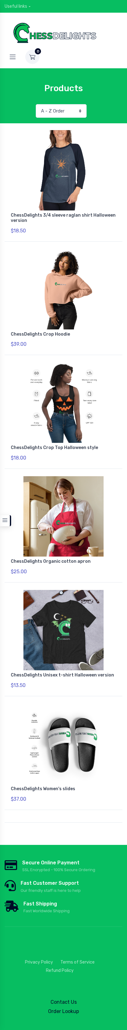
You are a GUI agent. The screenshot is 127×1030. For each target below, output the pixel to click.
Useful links (16, 6)
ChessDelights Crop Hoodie (40, 334)
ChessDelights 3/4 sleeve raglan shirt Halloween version (63, 218)
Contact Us (64, 1002)
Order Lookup (63, 1011)
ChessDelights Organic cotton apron (51, 561)
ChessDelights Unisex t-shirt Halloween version (62, 675)
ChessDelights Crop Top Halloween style (54, 447)
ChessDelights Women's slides (43, 788)
